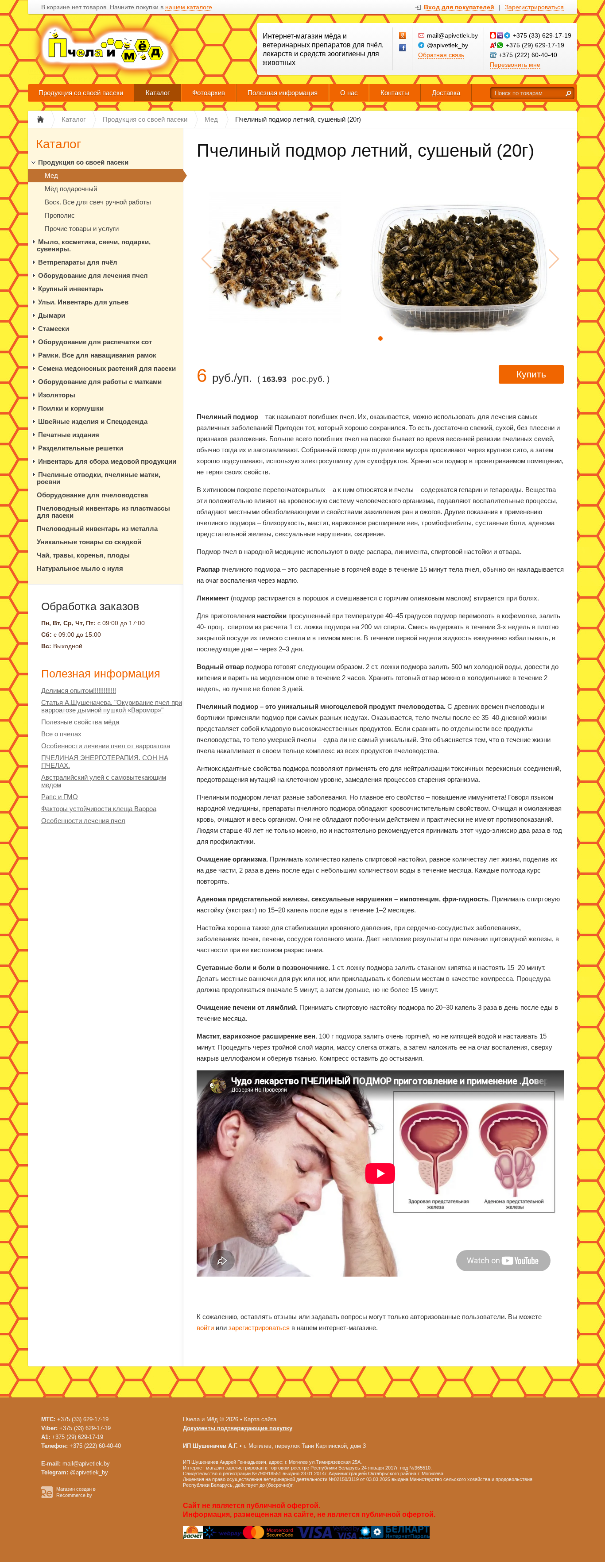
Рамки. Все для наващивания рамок (97, 355)
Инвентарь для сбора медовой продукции (107, 461)
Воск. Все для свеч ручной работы (98, 202)
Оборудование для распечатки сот (95, 342)
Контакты (394, 92)
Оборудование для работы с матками (100, 381)
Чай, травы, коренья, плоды (83, 555)
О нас (349, 92)
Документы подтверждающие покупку (237, 1428)
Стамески (53, 328)
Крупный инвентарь (70, 288)
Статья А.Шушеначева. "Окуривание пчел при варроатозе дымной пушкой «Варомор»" (111, 706)
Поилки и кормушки (71, 408)
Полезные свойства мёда (80, 722)
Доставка (446, 92)
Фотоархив (208, 92)
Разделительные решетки (80, 448)
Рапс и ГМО (59, 796)
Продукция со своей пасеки (81, 92)
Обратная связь (441, 54)
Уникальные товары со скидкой (89, 542)
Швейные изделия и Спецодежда (92, 421)
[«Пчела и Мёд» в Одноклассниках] (403, 36)
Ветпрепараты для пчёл (77, 262)
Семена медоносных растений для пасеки (107, 368)
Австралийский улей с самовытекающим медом (103, 781)
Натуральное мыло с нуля (80, 568)
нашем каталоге (188, 7)
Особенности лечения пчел (83, 820)
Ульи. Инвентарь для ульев (83, 302)
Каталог (158, 92)
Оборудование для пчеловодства (92, 495)
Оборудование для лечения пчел (93, 275)
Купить (531, 374)
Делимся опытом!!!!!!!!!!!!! (78, 690)
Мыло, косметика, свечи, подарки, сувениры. (94, 245)
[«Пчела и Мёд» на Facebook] (403, 48)
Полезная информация (283, 92)
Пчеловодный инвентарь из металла (97, 528)
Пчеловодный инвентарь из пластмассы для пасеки (103, 511)
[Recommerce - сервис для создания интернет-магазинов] (47, 1496)
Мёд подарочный (71, 188)
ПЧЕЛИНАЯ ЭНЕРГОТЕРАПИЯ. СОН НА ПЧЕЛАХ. (104, 761)
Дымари (51, 315)
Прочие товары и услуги (82, 228)
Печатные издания (68, 435)
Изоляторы (56, 395)
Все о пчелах (61, 734)
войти (205, 1327)
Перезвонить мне (515, 64)
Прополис (60, 215)
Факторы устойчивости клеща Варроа (98, 808)
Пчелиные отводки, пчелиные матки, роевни (98, 478)
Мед (51, 175)
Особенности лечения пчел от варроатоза (105, 746)
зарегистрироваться (259, 1327)
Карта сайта (260, 1419)
